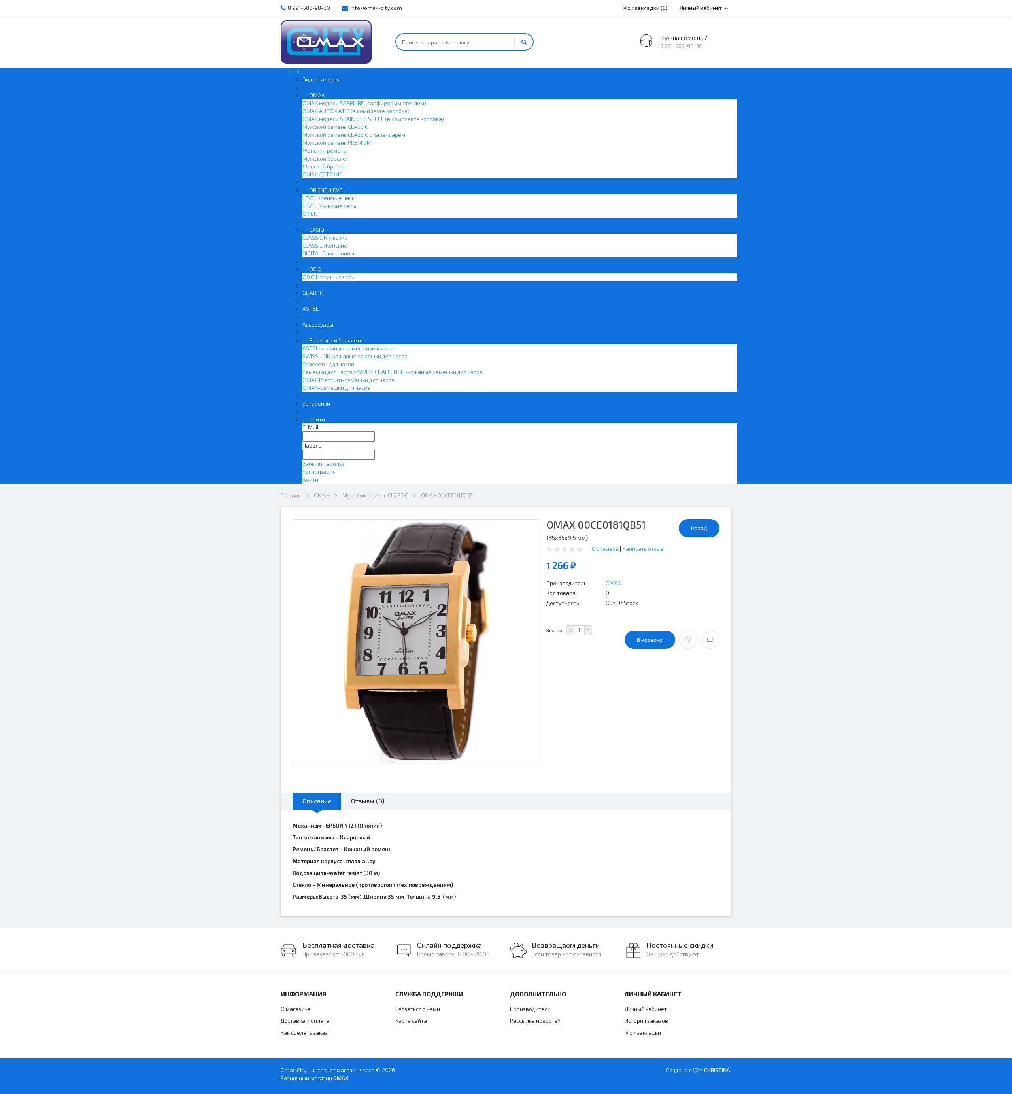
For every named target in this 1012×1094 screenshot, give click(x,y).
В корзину (650, 639)
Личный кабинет (701, 7)
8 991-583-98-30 (309, 7)
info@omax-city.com (376, 7)
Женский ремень (324, 150)
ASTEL (310, 308)
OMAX (317, 95)
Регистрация (319, 471)
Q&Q (315, 269)
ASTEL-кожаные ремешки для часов (349, 348)
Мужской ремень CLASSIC (335, 126)
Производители (530, 1008)
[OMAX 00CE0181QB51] (415, 642)
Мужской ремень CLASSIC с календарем (353, 134)
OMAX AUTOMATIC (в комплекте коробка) (356, 111)
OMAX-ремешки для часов (336, 387)
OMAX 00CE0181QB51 (448, 495)
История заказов (646, 1020)
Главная (291, 495)
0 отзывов (605, 548)
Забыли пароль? (323, 463)
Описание (316, 801)
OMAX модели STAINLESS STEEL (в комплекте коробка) (373, 118)
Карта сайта (411, 1020)
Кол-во (554, 630)
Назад (699, 528)
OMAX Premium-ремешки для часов (348, 379)
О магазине (296, 1008)
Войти (317, 419)
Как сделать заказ (304, 1032)
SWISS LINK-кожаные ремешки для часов (355, 356)
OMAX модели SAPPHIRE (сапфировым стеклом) (364, 103)
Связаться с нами (417, 1008)
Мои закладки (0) (645, 7)
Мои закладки (643, 1032)
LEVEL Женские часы (329, 198)
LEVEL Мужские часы (329, 205)
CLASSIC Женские (324, 245)
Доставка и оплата (305, 1020)
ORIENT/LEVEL (327, 190)
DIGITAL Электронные (329, 253)
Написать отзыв (643, 548)
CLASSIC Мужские (324, 237)
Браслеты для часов (328, 364)
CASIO (316, 229)
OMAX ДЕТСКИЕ (322, 174)
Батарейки (316, 403)
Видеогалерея (321, 79)
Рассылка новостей (535, 1020)
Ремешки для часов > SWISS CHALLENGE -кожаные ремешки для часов (392, 371)
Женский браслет (325, 166)
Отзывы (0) (367, 801)
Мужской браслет (325, 158)
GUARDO (313, 292)
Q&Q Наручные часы (328, 277)
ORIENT (311, 213)
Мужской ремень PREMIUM (337, 142)
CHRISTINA (717, 1070)
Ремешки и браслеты (336, 340)
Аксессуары (317, 324)
